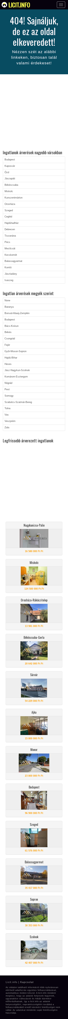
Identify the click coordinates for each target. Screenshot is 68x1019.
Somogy (9, 396)
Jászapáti (10, 178)
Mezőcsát (10, 248)
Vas (7, 414)
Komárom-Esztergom (16, 376)
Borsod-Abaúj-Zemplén (17, 313)
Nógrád (8, 383)
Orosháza (10, 204)
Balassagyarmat (13, 261)
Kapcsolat (27, 982)
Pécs (7, 242)
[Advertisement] (34, 113)
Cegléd (8, 216)
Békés (8, 332)
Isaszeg (9, 280)
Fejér (7, 345)
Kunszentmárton (13, 197)
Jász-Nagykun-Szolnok (17, 370)
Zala (7, 427)
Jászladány (11, 274)
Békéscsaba (11, 185)
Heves (8, 364)
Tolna (7, 408)
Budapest (10, 159)
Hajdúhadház (12, 223)
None (7, 300)
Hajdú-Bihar (11, 357)
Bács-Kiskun (12, 326)
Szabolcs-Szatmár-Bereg (18, 402)
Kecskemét (11, 255)
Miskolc (9, 191)
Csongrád (10, 338)
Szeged (9, 210)
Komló (8, 267)
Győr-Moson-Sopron (15, 351)
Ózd (7, 172)
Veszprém (10, 421)
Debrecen (10, 229)
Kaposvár (10, 166)
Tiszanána (10, 235)
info (19, 4)
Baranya (9, 307)
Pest (7, 389)
